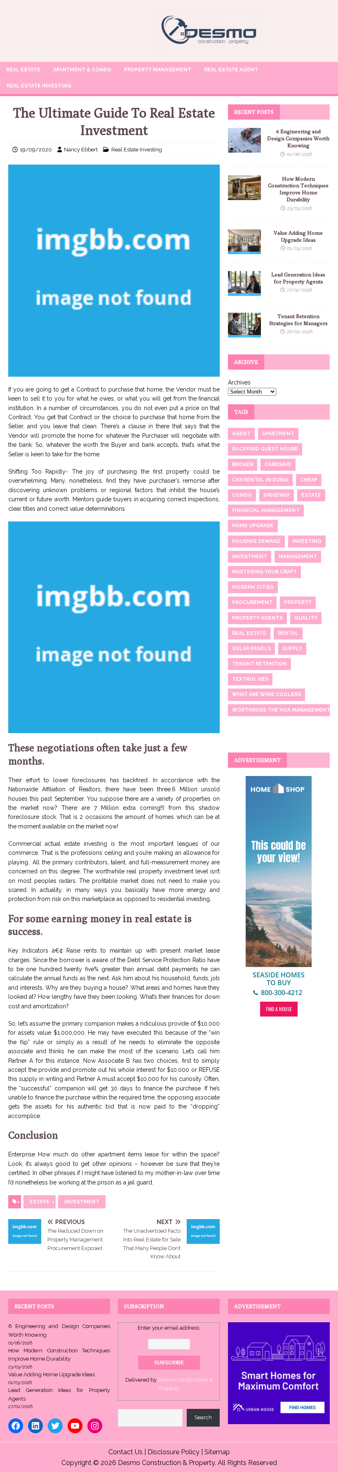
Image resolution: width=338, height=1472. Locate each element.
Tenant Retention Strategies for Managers (298, 319)
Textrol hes (250, 679)
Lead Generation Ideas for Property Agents (298, 278)
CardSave (278, 464)
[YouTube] (75, 1425)
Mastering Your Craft (264, 572)
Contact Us (125, 1452)
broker (242, 464)
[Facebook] (15, 1425)
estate (39, 1202)
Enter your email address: (169, 1328)
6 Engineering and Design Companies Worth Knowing (298, 138)
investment (81, 1202)
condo (242, 495)
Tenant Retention (259, 664)
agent (241, 433)
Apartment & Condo (82, 70)
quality (305, 618)
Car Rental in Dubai (260, 480)
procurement (252, 602)
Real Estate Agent (231, 70)
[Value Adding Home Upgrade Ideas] (244, 249)
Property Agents (257, 618)
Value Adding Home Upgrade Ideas (298, 236)
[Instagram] (94, 1425)
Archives (239, 382)
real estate (249, 633)
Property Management (157, 70)
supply (292, 648)
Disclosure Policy (174, 1452)
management (298, 556)
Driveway (276, 495)
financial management (266, 510)
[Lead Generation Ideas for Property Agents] (244, 291)
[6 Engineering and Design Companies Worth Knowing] (244, 148)
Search (203, 1417)
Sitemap (217, 1452)
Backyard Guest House (265, 449)
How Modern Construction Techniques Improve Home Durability (298, 189)
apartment (278, 433)
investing (307, 541)
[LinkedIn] (35, 1425)
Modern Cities (253, 587)
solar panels (251, 648)
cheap (308, 480)
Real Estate (23, 70)
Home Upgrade (253, 525)
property (298, 602)
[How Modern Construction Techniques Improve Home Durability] (244, 195)
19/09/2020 (36, 149)
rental (288, 633)
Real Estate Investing (39, 86)
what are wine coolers (266, 694)
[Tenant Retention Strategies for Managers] (244, 332)
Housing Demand (256, 541)
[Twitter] (55, 1425)
